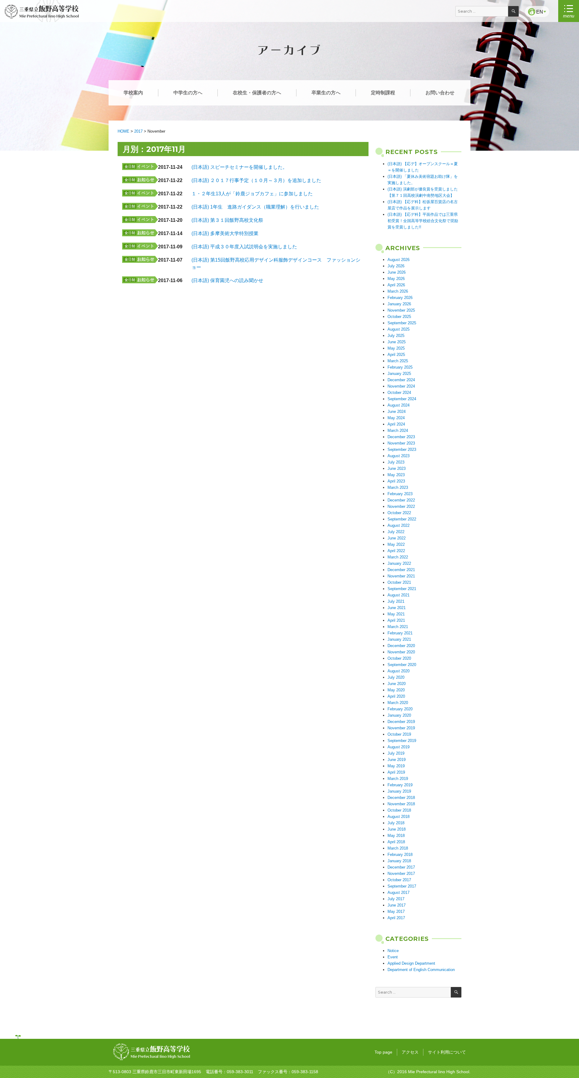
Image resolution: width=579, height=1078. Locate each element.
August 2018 (399, 816)
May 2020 (396, 690)
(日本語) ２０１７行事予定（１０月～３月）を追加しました (256, 180)
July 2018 (396, 823)
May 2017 (396, 911)
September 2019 (402, 740)
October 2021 (399, 582)
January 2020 (399, 715)
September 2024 (402, 399)
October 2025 (399, 316)
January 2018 (399, 861)
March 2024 (398, 430)
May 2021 (396, 614)
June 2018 (397, 829)
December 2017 (401, 867)
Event (393, 957)
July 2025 (396, 335)
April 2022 (396, 550)
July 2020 (396, 677)
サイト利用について (447, 1052)
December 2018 (401, 797)
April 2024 (396, 424)
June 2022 (397, 538)
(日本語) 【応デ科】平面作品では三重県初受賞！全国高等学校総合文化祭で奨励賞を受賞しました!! (423, 220)
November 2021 (401, 576)
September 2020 (402, 664)
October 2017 (399, 880)
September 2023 (402, 449)
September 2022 (402, 519)
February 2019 (400, 785)
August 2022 (399, 525)
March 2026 (398, 291)
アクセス (410, 1052)
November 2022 (401, 506)
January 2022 (399, 563)
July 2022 (396, 532)
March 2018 (398, 848)
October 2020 (399, 658)
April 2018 (396, 842)
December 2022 (401, 500)
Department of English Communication (421, 969)
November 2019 (401, 728)
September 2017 (402, 886)
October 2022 (399, 513)
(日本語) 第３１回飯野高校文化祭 (227, 220)
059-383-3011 (240, 1071)
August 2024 (399, 405)
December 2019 (401, 721)
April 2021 (396, 620)
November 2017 (401, 873)
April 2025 (396, 354)
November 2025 (401, 310)
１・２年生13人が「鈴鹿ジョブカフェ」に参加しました (252, 193)
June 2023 (397, 468)
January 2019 (399, 791)
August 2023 (399, 456)
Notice (393, 950)
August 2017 (399, 892)
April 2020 (396, 696)
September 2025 (402, 323)
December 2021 (401, 569)
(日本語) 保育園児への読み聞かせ (227, 280)
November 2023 (401, 443)
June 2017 (397, 905)
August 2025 (399, 329)
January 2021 (399, 639)
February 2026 (400, 297)
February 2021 (400, 633)
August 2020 (399, 671)
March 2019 (398, 778)
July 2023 (396, 462)
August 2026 (399, 259)
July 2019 (396, 753)
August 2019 (399, 747)
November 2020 (401, 652)
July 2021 (396, 601)
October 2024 (399, 392)
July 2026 (396, 266)
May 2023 (396, 475)
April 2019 (396, 772)
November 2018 (401, 804)
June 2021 (397, 607)
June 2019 (397, 759)
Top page (383, 1052)
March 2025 (398, 361)
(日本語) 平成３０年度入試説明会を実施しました (244, 246)
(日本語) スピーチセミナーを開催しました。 (239, 167)
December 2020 (401, 645)
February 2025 (400, 367)
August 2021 (399, 595)
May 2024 (396, 418)
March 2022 (398, 557)
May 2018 (396, 835)
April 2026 (396, 285)
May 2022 (396, 544)
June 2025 (397, 342)
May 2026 (396, 278)
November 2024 (401, 386)
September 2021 (402, 588)
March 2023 (398, 487)
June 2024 (397, 411)
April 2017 (396, 918)
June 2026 (397, 272)
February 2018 (400, 854)
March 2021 (398, 626)
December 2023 (401, 437)
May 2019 (396, 766)
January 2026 (399, 304)
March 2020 (398, 702)
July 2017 (396, 899)
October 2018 (399, 810)
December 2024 (401, 380)
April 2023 (396, 481)
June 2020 (397, 683)
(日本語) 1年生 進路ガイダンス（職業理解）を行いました (255, 206)
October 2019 (399, 734)
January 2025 (399, 373)
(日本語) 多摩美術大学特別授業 (224, 233)
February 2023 (400, 494)
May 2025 (396, 348)
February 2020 (400, 709)
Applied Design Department (411, 963)
